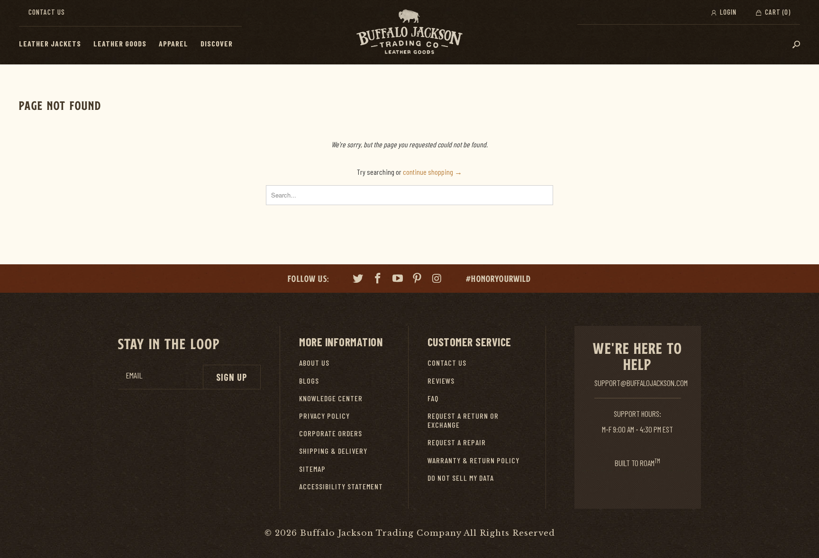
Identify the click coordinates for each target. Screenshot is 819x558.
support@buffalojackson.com (641, 382)
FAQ (433, 398)
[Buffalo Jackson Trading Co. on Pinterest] (417, 279)
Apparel (173, 43)
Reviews (441, 380)
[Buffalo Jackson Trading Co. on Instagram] (437, 279)
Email (134, 375)
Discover (216, 43)
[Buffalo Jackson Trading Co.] (409, 32)
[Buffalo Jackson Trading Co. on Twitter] (358, 279)
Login (727, 12)
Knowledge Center (331, 398)
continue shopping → (432, 171)
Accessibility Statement (341, 486)
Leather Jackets (50, 43)
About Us (314, 362)
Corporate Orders (330, 433)
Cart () (777, 12)
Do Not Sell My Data (461, 477)
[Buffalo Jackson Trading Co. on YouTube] (398, 279)
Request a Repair (457, 442)
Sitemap (312, 468)
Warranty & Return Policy (473, 460)
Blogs (309, 380)
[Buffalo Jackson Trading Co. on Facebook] (378, 279)
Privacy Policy (324, 415)
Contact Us (46, 12)
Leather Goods (119, 43)
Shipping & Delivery (333, 450)
